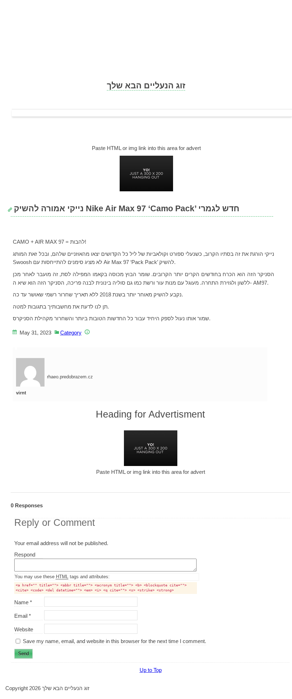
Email (22, 616)
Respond (28, 555)
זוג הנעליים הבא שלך (146, 85)
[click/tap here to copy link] (12, 205)
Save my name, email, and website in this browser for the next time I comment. (114, 641)
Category (71, 333)
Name (23, 602)
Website (23, 629)
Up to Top (151, 670)
